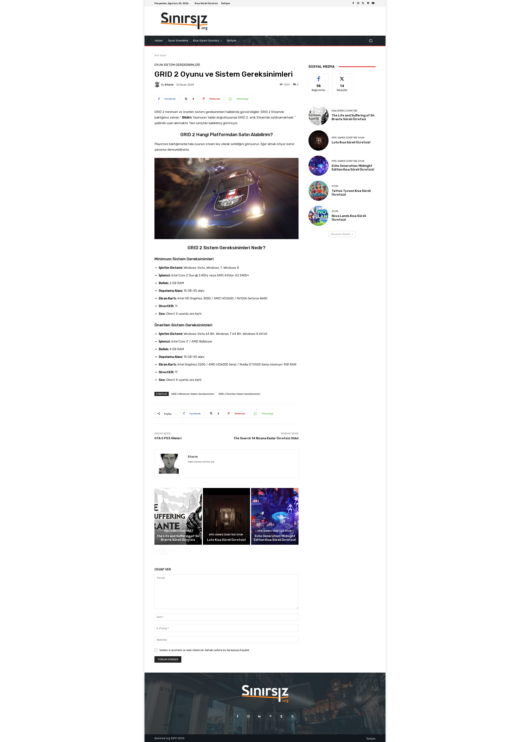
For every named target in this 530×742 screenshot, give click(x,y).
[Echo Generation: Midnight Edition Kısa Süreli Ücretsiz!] (275, 516)
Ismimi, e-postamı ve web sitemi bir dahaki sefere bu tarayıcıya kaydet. (205, 650)
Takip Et (342, 76)
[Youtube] (373, 3)
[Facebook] (353, 3)
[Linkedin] (259, 716)
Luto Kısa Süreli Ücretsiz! (226, 540)
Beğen (318, 76)
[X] (363, 3)
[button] (371, 41)
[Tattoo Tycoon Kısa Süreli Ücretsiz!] (318, 191)
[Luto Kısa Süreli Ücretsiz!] (226, 516)
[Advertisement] (299, 21)
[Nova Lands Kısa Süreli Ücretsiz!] (318, 216)
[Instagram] (358, 3)
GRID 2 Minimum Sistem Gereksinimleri (192, 393)
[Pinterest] (270, 716)
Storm (169, 84)
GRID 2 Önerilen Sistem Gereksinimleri (239, 393)
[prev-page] (157, 551)
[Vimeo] (368, 3)
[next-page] (163, 551)
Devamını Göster (340, 234)
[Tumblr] (281, 716)
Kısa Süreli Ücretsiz (177, 531)
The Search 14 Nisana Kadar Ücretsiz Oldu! (266, 438)
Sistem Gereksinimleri (182, 65)
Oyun (158, 65)
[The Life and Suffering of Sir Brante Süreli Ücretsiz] (178, 516)
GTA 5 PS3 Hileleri (168, 438)
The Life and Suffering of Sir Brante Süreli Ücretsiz (178, 538)
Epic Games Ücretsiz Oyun (226, 535)
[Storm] (157, 84)
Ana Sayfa (160, 55)
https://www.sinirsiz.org (201, 462)
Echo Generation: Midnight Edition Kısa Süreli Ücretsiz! (275, 538)
